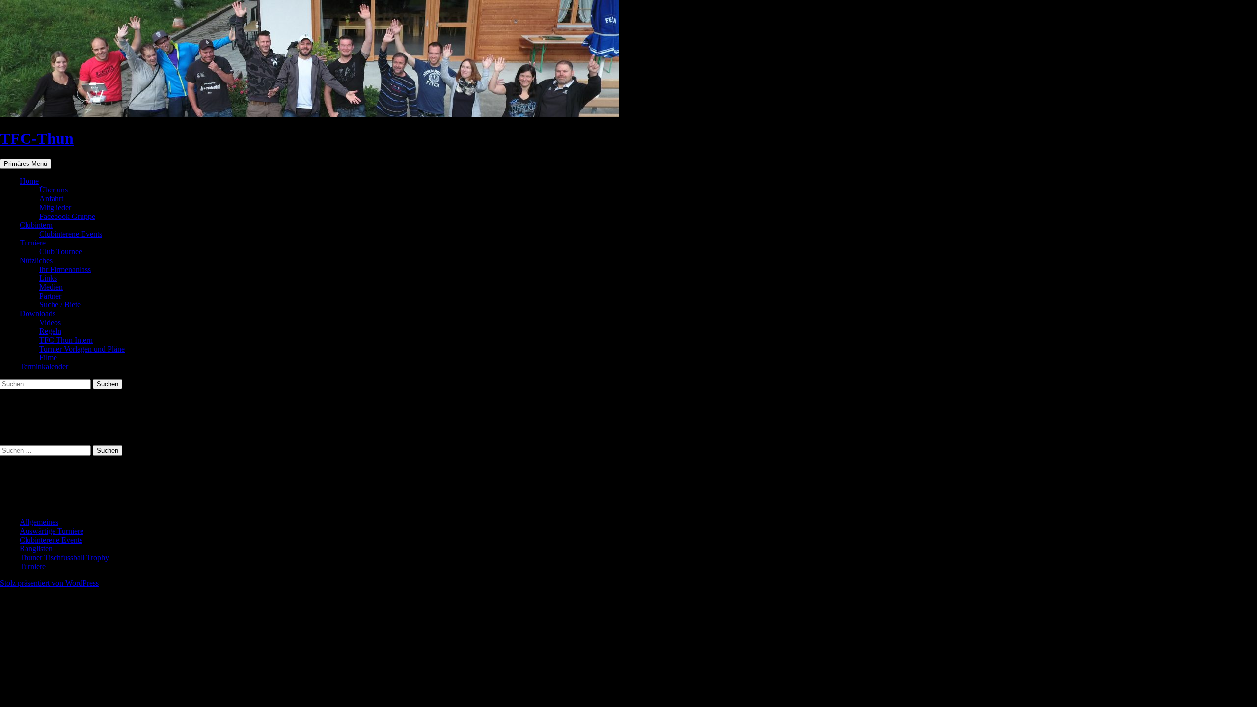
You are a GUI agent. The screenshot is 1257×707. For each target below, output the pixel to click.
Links (48, 278)
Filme (48, 358)
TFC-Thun (37, 138)
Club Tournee (60, 251)
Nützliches (36, 260)
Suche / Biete (60, 304)
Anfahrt (51, 198)
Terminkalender (44, 366)
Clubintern (36, 225)
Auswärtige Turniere (51, 531)
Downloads (37, 313)
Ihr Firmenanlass (65, 269)
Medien (51, 287)
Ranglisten (36, 548)
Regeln (50, 331)
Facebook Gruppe (67, 216)
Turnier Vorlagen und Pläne (82, 349)
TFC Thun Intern (66, 340)
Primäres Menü (25, 163)
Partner (50, 296)
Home (29, 181)
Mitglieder (55, 207)
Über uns (53, 190)
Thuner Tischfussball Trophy (64, 557)
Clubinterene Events (70, 234)
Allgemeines (39, 522)
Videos (50, 322)
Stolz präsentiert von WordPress (49, 583)
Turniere (33, 243)
